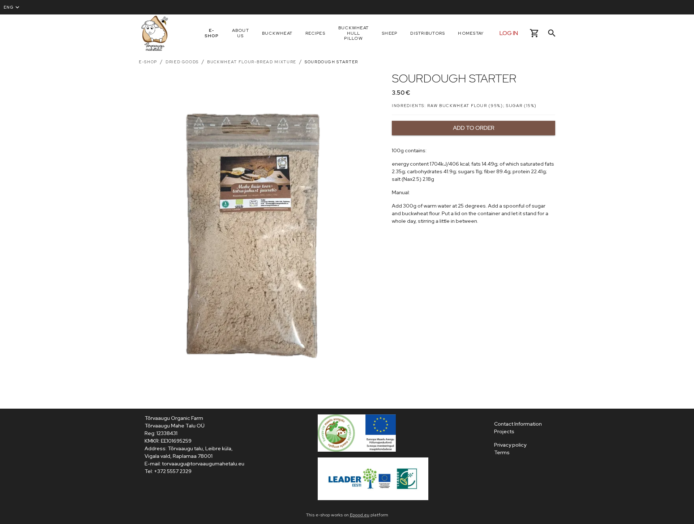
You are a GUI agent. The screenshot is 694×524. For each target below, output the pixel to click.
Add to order (473, 128)
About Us (240, 33)
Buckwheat (277, 33)
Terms (502, 452)
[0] (534, 33)
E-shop (212, 33)
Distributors (427, 33)
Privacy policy (510, 445)
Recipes (315, 33)
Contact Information (518, 424)
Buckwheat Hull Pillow (353, 33)
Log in (509, 33)
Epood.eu (359, 515)
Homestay (471, 33)
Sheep (389, 33)
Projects (504, 431)
